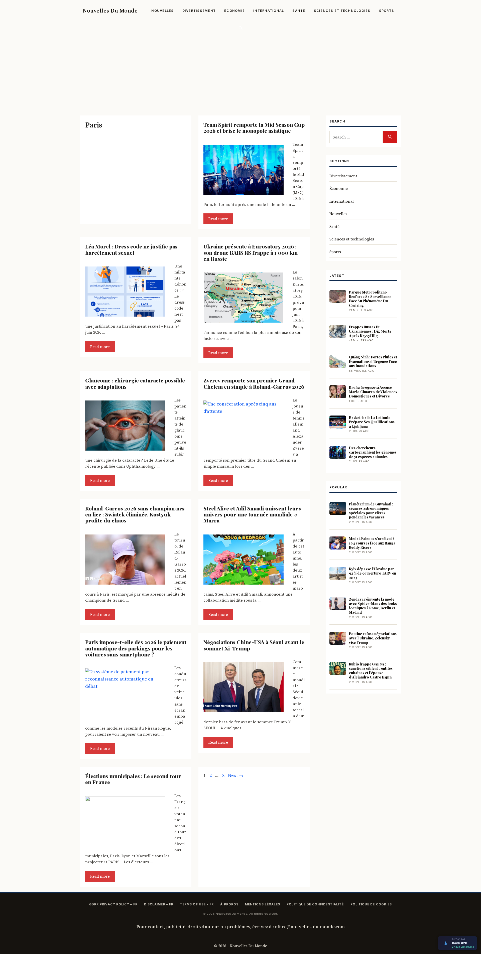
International (268, 11)
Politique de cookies (371, 904)
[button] (241, 28)
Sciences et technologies (342, 11)
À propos (229, 904)
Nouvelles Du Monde (110, 10)
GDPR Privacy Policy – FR (113, 904)
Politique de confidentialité (315, 904)
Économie (234, 11)
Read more (218, 218)
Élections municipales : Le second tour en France (133, 778)
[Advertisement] (240, 73)
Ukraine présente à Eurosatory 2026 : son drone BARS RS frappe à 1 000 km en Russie (250, 252)
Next (236, 775)
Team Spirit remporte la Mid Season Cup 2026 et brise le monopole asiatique (254, 127)
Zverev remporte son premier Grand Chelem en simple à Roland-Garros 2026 (253, 383)
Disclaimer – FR (158, 904)
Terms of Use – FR (197, 904)
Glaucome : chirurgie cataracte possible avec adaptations (135, 383)
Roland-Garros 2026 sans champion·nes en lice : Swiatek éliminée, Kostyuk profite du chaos (135, 514)
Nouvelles (162, 11)
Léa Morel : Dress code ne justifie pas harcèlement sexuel (131, 249)
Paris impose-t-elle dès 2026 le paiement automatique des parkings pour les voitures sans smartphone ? (135, 648)
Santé (298, 11)
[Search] (390, 137)
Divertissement (199, 11)
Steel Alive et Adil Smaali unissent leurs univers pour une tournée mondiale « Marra (252, 514)
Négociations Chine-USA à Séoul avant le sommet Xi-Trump (253, 644)
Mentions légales (262, 904)
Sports (386, 11)
